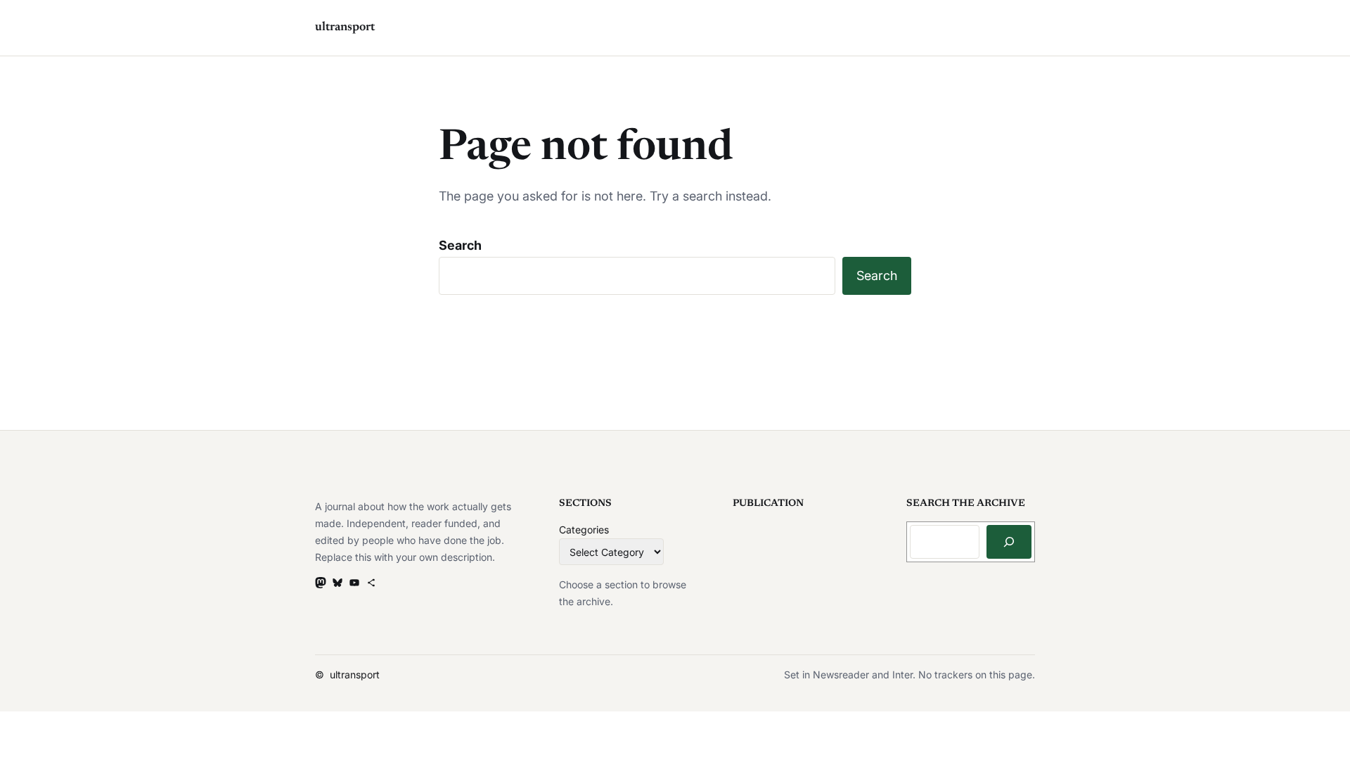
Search (460, 245)
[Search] (1008, 542)
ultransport (345, 27)
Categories (584, 530)
